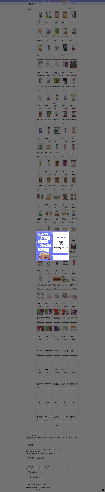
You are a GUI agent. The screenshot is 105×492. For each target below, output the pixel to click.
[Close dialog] (68, 232)
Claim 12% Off (60, 253)
